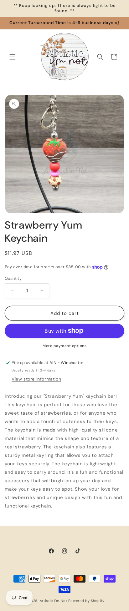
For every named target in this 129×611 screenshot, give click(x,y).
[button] (12, 57)
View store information (36, 379)
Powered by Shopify (86, 600)
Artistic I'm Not (53, 600)
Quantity (13, 278)
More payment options (64, 345)
